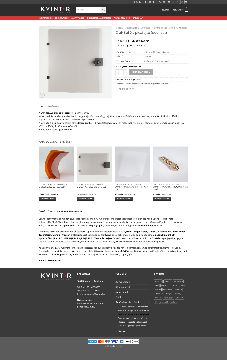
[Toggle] (149, 282)
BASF (157, 285)
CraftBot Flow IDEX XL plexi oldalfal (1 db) (131, 188)
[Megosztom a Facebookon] (117, 89)
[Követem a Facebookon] (178, 2)
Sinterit (174, 302)
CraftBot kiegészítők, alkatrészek (170, 28)
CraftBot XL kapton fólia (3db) (52, 187)
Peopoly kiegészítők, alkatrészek (132, 318)
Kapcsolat (138, 18)
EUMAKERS (167, 289)
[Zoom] (42, 95)
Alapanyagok (77, 18)
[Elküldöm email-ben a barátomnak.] (123, 89)
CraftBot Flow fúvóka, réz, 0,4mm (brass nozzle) (170, 188)
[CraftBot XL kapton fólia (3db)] (56, 164)
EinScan (158, 289)
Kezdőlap (120, 28)
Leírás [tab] (42, 106)
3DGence (158, 281)
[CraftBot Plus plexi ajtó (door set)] (94, 164)
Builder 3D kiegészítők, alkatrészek (133, 310)
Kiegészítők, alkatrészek (99, 18)
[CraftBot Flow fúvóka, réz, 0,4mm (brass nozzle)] (170, 164)
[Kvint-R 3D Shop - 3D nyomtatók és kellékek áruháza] (55, 10)
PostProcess (168, 298)
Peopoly (178, 293)
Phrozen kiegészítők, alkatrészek (132, 322)
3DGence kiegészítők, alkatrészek (133, 306)
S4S (156, 302)
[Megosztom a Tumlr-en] (133, 89)
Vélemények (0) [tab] (53, 106)
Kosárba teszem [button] (48, 199)
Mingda (169, 293)
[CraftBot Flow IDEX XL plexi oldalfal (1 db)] (132, 164)
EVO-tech (178, 289)
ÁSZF (107, 346)
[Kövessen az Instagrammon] (182, 2)
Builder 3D (165, 285)
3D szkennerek (61, 18)
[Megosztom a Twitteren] (120, 89)
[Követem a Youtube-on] (186, 2)
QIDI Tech (179, 298)
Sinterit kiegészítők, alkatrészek (132, 325)
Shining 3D (164, 302)
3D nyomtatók (45, 18)
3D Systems (178, 281)
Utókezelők (121, 331)
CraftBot (183, 285)
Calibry (174, 285)
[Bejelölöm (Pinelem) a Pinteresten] (127, 89)
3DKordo (167, 281)
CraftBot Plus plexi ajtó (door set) (91, 187)
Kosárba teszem (141, 72)
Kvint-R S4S (159, 293)
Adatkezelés (116, 346)
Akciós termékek (122, 18)
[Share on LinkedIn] (130, 89)
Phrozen (158, 298)
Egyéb (118, 297)
